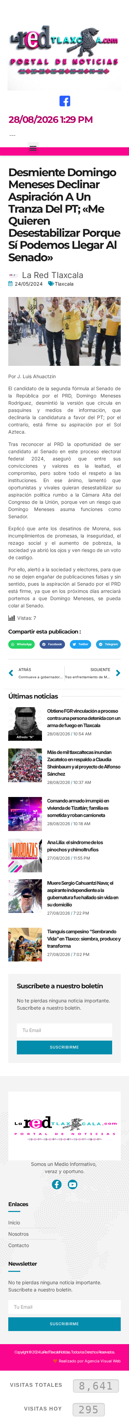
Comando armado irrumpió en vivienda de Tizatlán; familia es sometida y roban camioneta (78, 808)
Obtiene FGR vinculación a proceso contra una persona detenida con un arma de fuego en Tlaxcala (83, 718)
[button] (10, 8)
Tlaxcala (64, 284)
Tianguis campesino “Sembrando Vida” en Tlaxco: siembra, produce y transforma (83, 938)
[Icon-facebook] (57, 1184)
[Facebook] (65, 101)
